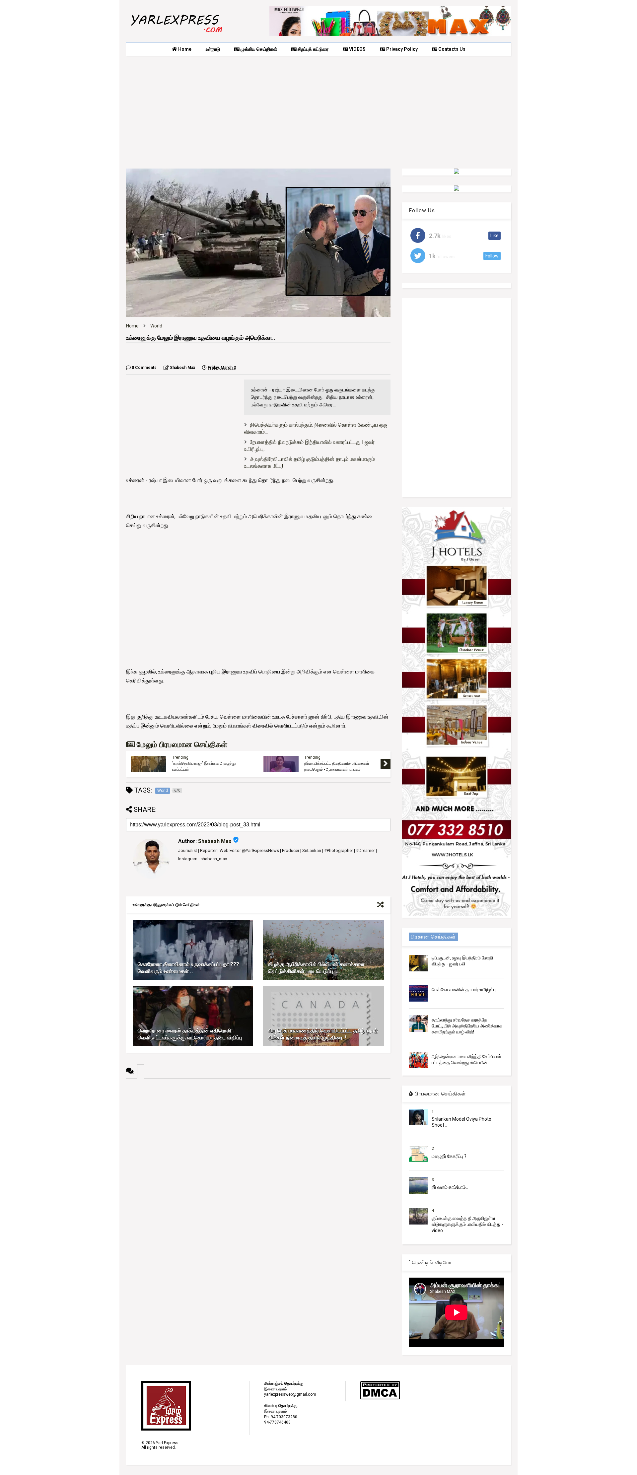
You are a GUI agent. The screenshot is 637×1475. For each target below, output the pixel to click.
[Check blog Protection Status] (380, 1398)
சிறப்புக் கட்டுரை (312, 49)
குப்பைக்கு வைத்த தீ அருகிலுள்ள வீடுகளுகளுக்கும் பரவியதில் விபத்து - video (467, 1224)
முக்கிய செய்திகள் (258, 49)
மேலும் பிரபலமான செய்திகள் (181, 744)
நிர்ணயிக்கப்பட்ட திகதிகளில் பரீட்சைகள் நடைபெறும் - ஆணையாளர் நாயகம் (336, 766)
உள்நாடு (213, 49)
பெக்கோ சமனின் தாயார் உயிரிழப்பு (464, 989)
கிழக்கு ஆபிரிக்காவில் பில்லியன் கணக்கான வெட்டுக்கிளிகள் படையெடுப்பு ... (316, 967)
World (156, 325)
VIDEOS (357, 49)
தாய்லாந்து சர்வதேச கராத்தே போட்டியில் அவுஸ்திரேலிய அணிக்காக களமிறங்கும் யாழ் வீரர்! (467, 1025)
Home (184, 49)
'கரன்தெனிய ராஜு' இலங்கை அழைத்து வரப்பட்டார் (204, 766)
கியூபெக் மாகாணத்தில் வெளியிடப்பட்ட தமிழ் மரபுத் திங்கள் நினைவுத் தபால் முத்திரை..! (323, 1034)
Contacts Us (451, 49)
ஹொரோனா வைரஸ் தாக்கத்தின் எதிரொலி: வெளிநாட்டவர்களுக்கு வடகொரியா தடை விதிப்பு (190, 1034)
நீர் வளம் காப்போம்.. (450, 1187)
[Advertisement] (318, 112)
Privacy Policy (401, 49)
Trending (180, 757)
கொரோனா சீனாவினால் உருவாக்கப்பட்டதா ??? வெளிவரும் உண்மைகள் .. (188, 967)
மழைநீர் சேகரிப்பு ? (449, 1156)
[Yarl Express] (176, 34)
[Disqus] (258, 1161)
